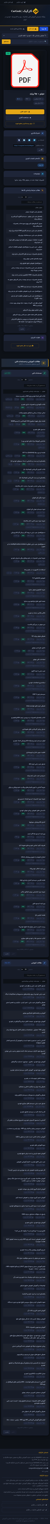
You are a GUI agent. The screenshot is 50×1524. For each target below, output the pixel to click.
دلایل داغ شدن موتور (38, 648)
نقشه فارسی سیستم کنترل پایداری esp (32, 880)
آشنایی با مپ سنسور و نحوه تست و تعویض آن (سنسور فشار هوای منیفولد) (25, 1041)
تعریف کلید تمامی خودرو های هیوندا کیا (32, 845)
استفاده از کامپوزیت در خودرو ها (34, 570)
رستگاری (8, 399)
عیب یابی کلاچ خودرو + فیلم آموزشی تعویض (31, 1162)
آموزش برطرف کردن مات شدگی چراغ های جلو (30, 1319)
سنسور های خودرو (39, 429)
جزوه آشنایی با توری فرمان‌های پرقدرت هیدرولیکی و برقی (26, 787)
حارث (8, 573)
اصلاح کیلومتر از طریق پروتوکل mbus (33, 857)
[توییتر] (29, 140)
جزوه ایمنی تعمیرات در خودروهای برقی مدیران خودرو (28, 558)
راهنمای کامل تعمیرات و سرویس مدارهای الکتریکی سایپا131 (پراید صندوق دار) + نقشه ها (26, 320)
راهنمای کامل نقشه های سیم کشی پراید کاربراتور (27, 315)
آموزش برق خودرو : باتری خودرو (35, 1223)
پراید (40, 165)
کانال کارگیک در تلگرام (37, 1505)
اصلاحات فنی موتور (39, 659)
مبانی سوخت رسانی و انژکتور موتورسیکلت (32, 413)
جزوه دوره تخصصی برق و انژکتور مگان (33, 892)
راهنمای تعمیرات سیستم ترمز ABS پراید (29, 287)
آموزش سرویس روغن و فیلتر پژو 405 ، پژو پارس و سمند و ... (25, 1128)
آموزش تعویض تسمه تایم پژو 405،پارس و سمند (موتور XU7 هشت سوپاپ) (25, 1240)
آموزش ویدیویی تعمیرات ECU (35, 1327)
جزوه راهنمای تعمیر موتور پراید (32, 259)
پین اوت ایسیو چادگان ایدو (36, 834)
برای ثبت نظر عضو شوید (24, 346)
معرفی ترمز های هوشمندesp (35, 706)
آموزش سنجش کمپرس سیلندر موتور (33, 1392)
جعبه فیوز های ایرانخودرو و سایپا (34, 601)
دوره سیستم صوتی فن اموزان (36, 509)
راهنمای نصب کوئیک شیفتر (34, 212)
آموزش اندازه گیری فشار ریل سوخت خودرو (31, 1189)
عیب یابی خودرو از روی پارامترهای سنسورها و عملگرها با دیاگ (25, 994)
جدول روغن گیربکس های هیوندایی (33, 729)
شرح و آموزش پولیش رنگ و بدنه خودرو (32, 1250)
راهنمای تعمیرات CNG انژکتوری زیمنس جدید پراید (27, 275)
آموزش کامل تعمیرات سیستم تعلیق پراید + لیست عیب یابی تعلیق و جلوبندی (26, 1402)
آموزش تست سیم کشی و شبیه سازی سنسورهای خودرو (27, 1206)
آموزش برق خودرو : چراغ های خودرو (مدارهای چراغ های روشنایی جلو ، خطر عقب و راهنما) (27, 1337)
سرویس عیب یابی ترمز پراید (36, 776)
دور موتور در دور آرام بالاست (36, 624)
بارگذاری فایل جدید (16, 29)
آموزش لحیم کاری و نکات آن (36, 1311)
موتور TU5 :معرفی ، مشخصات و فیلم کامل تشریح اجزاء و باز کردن (26, 1031)
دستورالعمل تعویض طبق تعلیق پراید (31, 263)
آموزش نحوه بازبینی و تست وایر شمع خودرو (31, 1153)
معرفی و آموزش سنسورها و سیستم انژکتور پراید (30, 1095)
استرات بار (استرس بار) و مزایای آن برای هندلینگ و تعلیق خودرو (27, 1364)
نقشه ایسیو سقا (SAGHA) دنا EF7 (34, 453)
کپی (40, 150)
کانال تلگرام (7, 2)
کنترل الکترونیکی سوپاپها (37, 822)
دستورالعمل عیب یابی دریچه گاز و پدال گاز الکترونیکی (28, 532)
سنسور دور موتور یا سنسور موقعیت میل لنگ (31, 1258)
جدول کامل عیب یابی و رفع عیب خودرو (32, 986)
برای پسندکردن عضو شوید (23, 123)
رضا (9, 464)
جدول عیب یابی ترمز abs (37, 764)
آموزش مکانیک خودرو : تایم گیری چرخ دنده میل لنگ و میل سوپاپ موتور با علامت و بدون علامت (26, 1179)
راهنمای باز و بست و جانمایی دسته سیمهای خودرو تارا (28, 461)
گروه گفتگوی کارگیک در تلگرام (35, 1510)
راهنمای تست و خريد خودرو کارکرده (33, 1294)
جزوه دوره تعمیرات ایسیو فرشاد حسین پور (31, 799)
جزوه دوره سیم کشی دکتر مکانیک (34, 521)
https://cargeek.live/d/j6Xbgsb (24, 146)
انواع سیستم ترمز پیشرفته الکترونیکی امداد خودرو (29, 741)
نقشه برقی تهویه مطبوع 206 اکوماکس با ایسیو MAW (28, 421)
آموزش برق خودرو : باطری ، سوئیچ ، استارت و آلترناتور (28, 1062)
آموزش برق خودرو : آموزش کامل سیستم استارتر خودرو (27, 1070)
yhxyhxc (40, 492)
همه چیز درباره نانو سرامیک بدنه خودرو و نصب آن (29, 1277)
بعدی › (22, 329)
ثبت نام (31, 29)
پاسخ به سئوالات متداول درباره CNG (33, 1214)
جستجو (6, 41)
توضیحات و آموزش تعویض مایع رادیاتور (32, 1286)
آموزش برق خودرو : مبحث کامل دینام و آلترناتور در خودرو (27, 1021)
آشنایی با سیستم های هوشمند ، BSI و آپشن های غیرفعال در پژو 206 (25, 1383)
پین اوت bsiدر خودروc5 (37, 869)
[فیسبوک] (19, 140)
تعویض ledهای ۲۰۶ (38, 578)
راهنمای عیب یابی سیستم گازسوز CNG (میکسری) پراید (25, 231)
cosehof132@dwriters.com (34, 527)
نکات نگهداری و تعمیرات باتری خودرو (33, 404)
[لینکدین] (24, 140)
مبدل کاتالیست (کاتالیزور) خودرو (34, 1374)
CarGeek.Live (37, 1463)
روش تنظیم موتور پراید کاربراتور (32, 310)
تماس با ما (45, 1471)
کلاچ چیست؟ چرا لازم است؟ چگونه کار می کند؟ (30, 1231)
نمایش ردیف (25, 197)
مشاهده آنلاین (24, 117)
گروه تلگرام (20, 2)
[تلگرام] (34, 140)
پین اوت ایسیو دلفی (38, 903)
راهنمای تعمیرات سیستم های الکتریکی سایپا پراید (27, 254)
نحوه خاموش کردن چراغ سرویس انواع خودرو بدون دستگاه (26, 1302)
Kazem (8, 408)
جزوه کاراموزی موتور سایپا (37, 590)
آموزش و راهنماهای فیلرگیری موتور (34, 1013)
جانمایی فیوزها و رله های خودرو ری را (33, 441)
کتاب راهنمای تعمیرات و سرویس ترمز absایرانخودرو (28, 718)
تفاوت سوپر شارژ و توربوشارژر (35, 752)
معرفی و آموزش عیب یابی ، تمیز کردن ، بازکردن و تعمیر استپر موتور (25, 1003)
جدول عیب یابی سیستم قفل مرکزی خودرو (31, 1103)
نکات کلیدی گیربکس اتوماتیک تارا (34, 469)
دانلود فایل (23, 111)
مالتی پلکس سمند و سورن (36, 613)
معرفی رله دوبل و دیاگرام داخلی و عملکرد (32, 1087)
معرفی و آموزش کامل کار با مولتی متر (33, 1411)
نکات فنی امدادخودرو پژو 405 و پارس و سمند (30, 396)
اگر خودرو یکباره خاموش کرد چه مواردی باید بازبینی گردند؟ (26, 1170)
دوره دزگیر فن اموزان (38, 498)
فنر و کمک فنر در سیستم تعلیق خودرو (32, 1112)
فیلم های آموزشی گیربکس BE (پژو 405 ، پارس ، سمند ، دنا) (26, 1420)
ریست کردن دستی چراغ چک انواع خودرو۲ (32, 927)
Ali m (18, 99)
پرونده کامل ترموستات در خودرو (34, 1078)
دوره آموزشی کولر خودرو (37, 1145)
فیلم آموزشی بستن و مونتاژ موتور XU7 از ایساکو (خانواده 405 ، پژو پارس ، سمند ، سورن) (25, 1267)
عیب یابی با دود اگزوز (38, 671)
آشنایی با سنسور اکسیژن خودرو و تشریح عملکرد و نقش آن (26, 1120)
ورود (42, 29)
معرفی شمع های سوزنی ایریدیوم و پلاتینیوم (31, 1354)
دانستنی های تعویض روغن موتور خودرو (32, 810)
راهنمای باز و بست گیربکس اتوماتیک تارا (32, 478)
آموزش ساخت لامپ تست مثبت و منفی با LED (30, 1137)
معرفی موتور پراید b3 (38, 636)
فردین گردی (40, 436)
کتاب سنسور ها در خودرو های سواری (33, 938)
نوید (10, 424)
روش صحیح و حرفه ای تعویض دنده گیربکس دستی (28, 1346)
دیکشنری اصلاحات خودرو (37, 683)
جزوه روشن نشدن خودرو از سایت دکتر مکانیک (30, 486)
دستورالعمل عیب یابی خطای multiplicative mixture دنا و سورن (26, 545)
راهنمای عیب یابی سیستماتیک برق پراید (30, 235)
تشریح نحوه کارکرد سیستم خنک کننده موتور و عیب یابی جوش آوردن (25, 1052)
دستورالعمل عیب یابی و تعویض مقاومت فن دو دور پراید (25, 291)
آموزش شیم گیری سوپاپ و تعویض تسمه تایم (30, 1198)
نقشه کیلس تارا (40, 915)
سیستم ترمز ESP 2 (39, 694)
